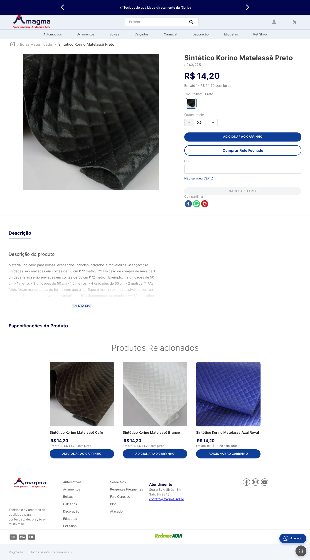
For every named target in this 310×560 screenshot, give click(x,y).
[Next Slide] (247, 7)
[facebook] (188, 204)
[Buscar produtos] (192, 22)
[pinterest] (204, 204)
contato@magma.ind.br (166, 499)
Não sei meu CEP (197, 178)
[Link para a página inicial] (12, 44)
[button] (191, 103)
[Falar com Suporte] (300, 550)
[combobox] (162, 21)
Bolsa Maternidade (36, 44)
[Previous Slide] (62, 7)
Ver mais (81, 306)
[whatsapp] (196, 204)
